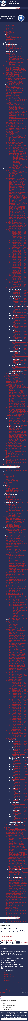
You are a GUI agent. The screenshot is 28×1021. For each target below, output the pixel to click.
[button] (0, 999)
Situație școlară (8, 974)
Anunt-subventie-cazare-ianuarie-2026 (11, 940)
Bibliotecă (7, 980)
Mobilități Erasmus (9, 976)
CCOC (6, 978)
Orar (5, 973)
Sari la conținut (4, 997)
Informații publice (6, 989)
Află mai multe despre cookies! (16, 1017)
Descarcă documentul (6, 937)
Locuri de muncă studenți (11, 982)
